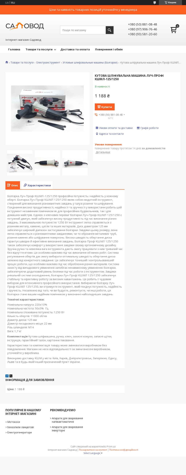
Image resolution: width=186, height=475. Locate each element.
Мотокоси (13, 422)
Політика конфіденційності (123, 449)
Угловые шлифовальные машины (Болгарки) (90, 62)
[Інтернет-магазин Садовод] (24, 26)
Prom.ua (111, 446)
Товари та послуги (39, 49)
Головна (14, 49)
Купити (106, 107)
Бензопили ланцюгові (20, 427)
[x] (10, 376)
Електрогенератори (19, 432)
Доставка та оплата (75, 49)
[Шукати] (110, 30)
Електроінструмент (48, 62)
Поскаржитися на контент (93, 449)
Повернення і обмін (109, 49)
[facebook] (7, 376)
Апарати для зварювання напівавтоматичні (67, 419)
